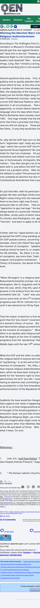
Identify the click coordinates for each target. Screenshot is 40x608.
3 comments (14, 39)
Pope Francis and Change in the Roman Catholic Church (16, 564)
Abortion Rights (30, 511)
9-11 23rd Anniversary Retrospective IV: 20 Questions (15, 569)
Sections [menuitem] (6, 20)
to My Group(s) (5, 516)
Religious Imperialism (12, 513)
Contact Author (9, 532)
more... (2, 506)
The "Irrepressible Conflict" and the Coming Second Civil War (17, 575)
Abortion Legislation (20, 511)
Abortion (11, 511)
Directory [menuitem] (18, 20)
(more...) (20, 513)
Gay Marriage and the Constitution (10, 578)
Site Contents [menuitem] (29, 19)
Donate (26, 552)
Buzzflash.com (7, 499)
